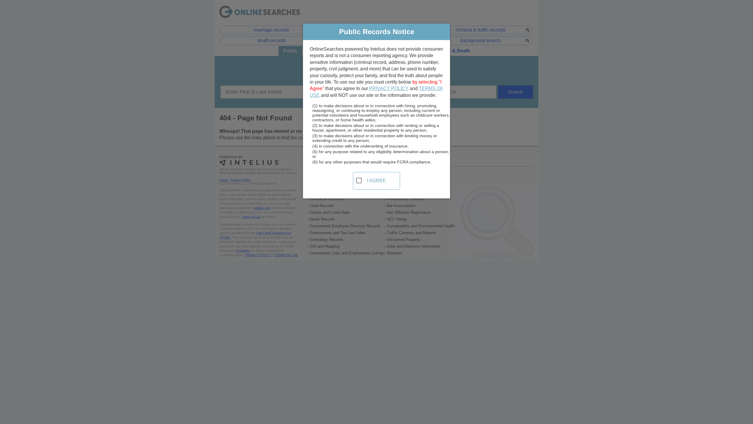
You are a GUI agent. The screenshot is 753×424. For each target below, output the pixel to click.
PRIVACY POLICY (389, 88)
